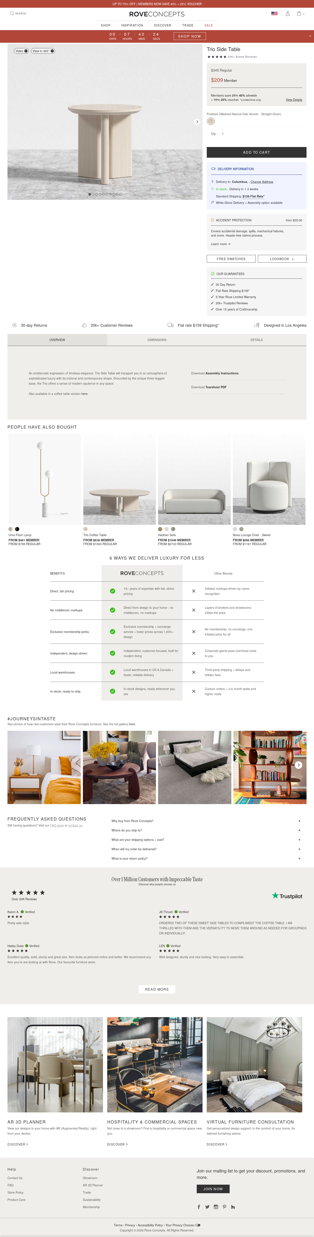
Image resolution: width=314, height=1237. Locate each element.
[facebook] (199, 1207)
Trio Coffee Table (95, 535)
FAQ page (57, 825)
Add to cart (256, 152)
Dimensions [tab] (157, 340)
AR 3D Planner (93, 1185)
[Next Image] (197, 121)
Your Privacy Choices (180, 1225)
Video (19, 51)
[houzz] (233, 1207)
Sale (208, 25)
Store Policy (15, 1192)
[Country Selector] (274, 13)
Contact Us (14, 1178)
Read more (157, 989)
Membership (91, 1207)
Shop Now (189, 36)
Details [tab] (257, 340)
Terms (118, 1225)
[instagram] (216, 1207)
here (84, 393)
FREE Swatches (231, 259)
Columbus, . (252, 181)
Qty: (214, 133)
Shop (105, 25)
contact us (75, 825)
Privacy (130, 1225)
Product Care (16, 1199)
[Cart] (299, 14)
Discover (163, 25)
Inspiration (132, 25)
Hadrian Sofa (167, 535)
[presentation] (15, 765)
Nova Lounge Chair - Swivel (251, 535)
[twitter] (207, 1207)
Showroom (90, 1178)
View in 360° (41, 51)
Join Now (213, 1188)
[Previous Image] (12, 121)
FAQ (10, 1185)
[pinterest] (224, 1207)
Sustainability (92, 1199)
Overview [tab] (57, 340)
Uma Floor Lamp (20, 535)
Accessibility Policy (150, 1225)
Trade (188, 25)
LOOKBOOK (281, 259)
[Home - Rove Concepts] (157, 14)
